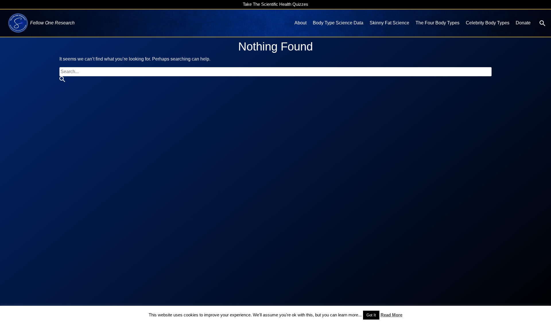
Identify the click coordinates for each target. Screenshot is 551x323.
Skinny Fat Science (389, 22)
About (300, 22)
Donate (523, 22)
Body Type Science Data (338, 22)
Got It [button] (371, 315)
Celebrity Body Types (487, 22)
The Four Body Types (437, 22)
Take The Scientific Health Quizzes (275, 4)
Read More (391, 314)
